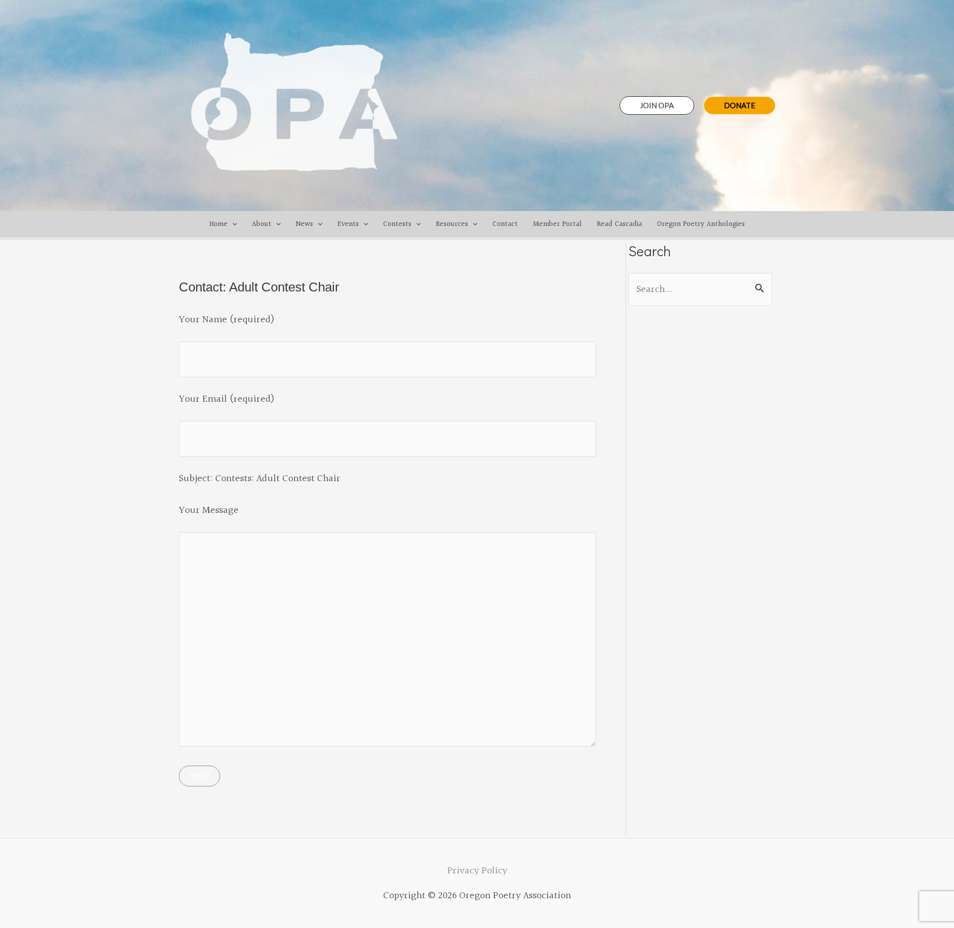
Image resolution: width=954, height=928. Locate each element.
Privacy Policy (477, 871)
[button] (657, 105)
